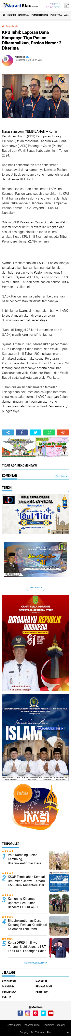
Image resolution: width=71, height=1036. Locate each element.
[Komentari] (63, 432)
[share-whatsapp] (49, 432)
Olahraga (8, 986)
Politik (6, 996)
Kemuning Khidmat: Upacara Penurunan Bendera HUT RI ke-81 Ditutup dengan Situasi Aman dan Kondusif (24, 907)
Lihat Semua (35, 587)
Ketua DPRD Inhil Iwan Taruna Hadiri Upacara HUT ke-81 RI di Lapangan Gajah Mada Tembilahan (27, 949)
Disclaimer (48, 1025)
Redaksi (60, 1025)
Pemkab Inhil (44, 986)
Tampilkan (61, 476)
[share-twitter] (35, 432)
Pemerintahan (40, 15)
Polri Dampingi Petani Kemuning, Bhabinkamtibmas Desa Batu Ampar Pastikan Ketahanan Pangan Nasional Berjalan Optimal (26, 865)
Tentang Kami (13, 1025)
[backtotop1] (68, 1032)
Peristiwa (56, 15)
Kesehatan (9, 981)
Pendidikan (9, 991)
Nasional (23, 15)
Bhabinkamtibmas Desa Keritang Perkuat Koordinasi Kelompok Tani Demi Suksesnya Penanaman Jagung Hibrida (27, 929)
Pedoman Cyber (31, 1025)
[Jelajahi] (66, 5)
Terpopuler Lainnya (35, 963)
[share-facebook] (22, 432)
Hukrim (11, 15)
